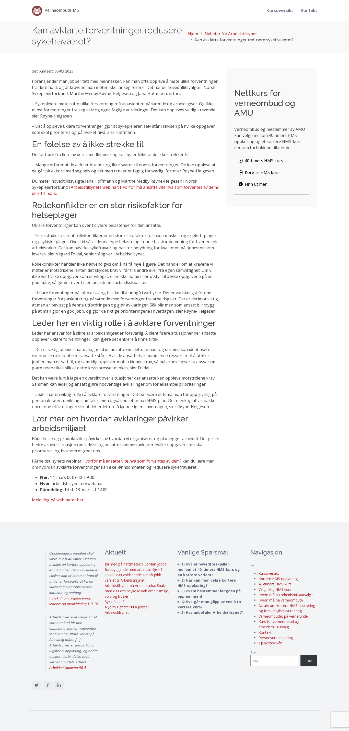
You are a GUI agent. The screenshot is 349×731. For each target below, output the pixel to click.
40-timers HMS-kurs (275, 584)
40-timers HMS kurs (264, 160)
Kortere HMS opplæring (278, 578)
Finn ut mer (256, 184)
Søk (253, 652)
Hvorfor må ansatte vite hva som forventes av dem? (132, 461)
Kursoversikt (279, 10)
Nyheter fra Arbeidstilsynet (231, 34)
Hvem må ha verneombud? (281, 600)
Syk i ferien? (114, 601)
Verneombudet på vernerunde (283, 616)
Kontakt (309, 10)
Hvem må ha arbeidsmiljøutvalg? (285, 594)
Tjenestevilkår (270, 643)
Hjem (193, 34)
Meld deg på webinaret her (58, 500)
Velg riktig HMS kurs (275, 589)
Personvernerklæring (276, 637)
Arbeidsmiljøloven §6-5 (67, 668)
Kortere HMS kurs (262, 172)
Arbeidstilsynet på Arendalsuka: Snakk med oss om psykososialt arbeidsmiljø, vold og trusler (137, 591)
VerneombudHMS (62, 10)
